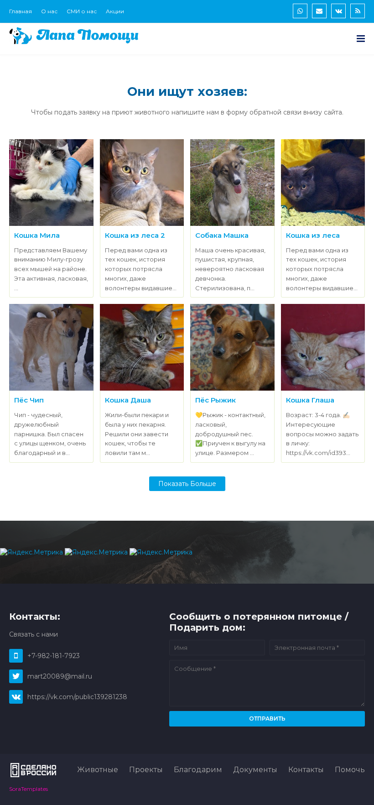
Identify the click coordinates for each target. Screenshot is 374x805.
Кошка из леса (313, 235)
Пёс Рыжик (215, 400)
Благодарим (198, 769)
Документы (255, 769)
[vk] (338, 11)
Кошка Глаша (310, 400)
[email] (319, 11)
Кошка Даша (128, 400)
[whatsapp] (300, 11)
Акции (115, 11)
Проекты (146, 769)
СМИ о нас (82, 11)
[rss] (357, 11)
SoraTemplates (28, 788)
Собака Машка (222, 235)
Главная (20, 11)
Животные (97, 769)
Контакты (306, 769)
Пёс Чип (29, 400)
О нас (49, 11)
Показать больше (187, 484)
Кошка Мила (37, 235)
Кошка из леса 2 (135, 235)
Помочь (350, 769)
